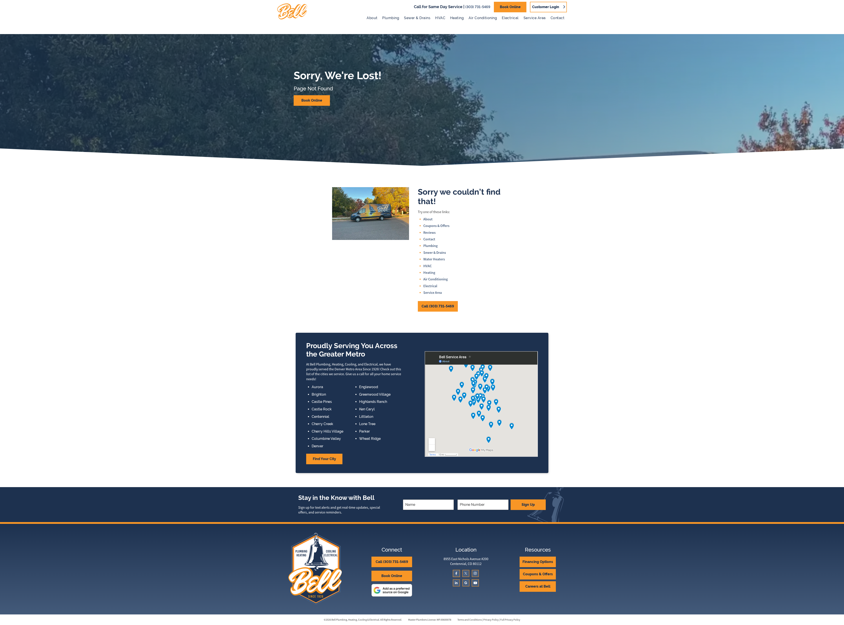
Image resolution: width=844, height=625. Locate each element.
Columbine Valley (326, 439)
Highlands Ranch (373, 402)
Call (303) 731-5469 (438, 306)
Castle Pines (322, 402)
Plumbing (390, 18)
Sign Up (528, 505)
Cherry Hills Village (327, 431)
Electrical (510, 18)
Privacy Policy (491, 619)
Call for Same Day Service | (452, 6)
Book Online (510, 7)
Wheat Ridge (370, 439)
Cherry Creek (322, 424)
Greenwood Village (375, 395)
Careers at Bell (537, 586)
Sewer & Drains (417, 18)
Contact (557, 18)
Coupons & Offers (436, 225)
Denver (317, 446)
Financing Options (537, 562)
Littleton (366, 417)
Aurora (317, 387)
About (372, 18)
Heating (457, 18)
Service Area (535, 18)
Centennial (320, 417)
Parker (364, 431)
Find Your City (324, 459)
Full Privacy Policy (510, 619)
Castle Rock (322, 409)
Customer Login (545, 7)
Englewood (368, 387)
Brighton (319, 395)
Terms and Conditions (469, 619)
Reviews (429, 232)
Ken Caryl (367, 409)
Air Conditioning (483, 18)
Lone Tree (367, 424)
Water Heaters (434, 259)
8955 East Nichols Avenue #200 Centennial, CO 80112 (466, 561)
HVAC (440, 18)
